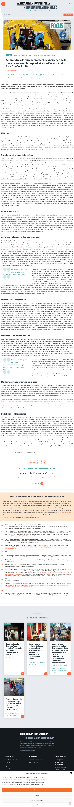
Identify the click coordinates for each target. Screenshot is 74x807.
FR (69, 4)
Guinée (61, 75)
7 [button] (2, 560)
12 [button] (2, 590)
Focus (9, 55)
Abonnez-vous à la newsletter (37, 759)
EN (72, 4)
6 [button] (2, 555)
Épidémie (43, 75)
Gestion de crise (52, 75)
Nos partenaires (8, 766)
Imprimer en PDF (37, 483)
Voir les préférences (37, 800)
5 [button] (2, 552)
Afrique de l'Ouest (11, 75)
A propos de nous (9, 757)
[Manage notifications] (70, 803)
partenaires (32, 503)
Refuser (37, 795)
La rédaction (7, 763)
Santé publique (23, 78)
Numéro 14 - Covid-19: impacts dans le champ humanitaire (37, 55)
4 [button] (2, 545)
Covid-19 (21, 75)
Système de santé (34, 78)
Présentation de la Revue (11, 760)
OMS (8, 78)
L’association (7, 769)
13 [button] (2, 593)
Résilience (14, 78)
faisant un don (66, 512)
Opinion (7, 623)
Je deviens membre (24, 478)
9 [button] (2, 569)
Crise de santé (30, 75)
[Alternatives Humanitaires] (37, 6)
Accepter (37, 790)
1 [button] (2, 525)
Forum (7, 678)
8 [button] (2, 565)
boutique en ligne (28, 515)
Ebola (37, 75)
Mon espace (68, 14)
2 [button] (2, 531)
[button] (71, 773)
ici (37, 517)
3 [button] (2, 539)
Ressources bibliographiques (43, 478)
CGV (37, 804)
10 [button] (2, 579)
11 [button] (2, 584)
